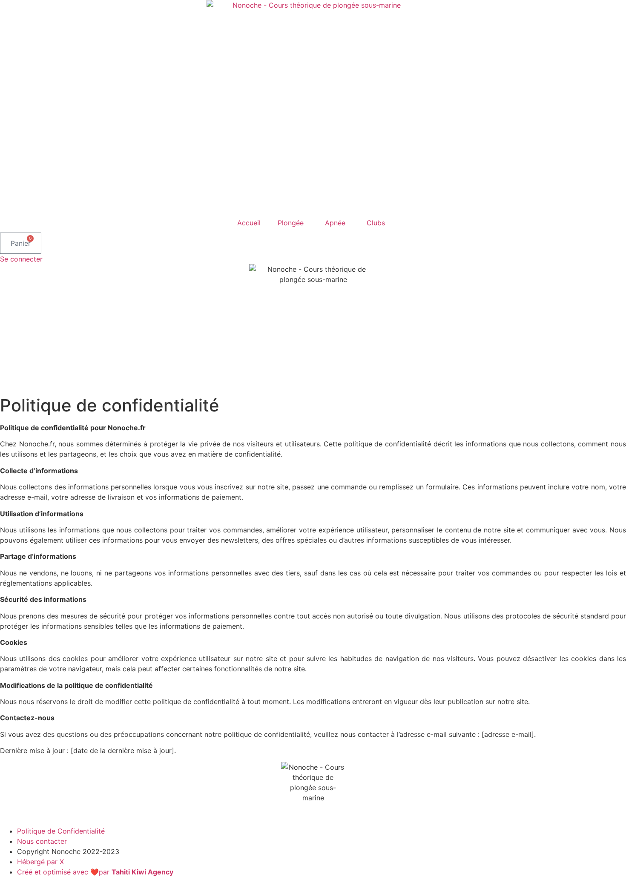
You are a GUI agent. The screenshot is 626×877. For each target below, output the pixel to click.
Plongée (291, 223)
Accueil (249, 223)
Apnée (335, 223)
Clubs (376, 223)
